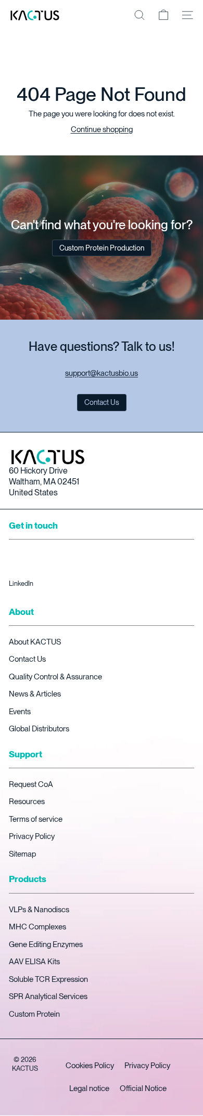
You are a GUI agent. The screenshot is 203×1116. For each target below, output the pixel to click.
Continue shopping (102, 129)
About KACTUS (35, 642)
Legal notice (89, 1088)
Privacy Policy (32, 836)
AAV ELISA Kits (34, 961)
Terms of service (35, 819)
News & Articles (35, 694)
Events (20, 711)
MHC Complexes (37, 926)
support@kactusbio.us (101, 373)
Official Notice (143, 1088)
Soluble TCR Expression (48, 979)
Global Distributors (39, 728)
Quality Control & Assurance (55, 676)
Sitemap (22, 854)
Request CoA (31, 784)
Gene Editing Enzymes (46, 944)
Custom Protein (34, 1014)
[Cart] (163, 15)
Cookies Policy (90, 1065)
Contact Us (27, 659)
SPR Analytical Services (48, 996)
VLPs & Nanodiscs (39, 909)
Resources (27, 801)
